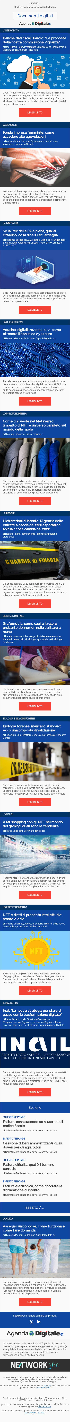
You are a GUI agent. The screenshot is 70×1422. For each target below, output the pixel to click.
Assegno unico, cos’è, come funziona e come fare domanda (34, 1228)
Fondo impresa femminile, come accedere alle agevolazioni (28, 134)
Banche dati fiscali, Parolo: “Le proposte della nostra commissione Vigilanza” (34, 40)
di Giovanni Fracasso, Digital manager (23, 434)
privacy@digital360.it (35, 1413)
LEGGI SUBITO (35, 112)
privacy (47, 1386)
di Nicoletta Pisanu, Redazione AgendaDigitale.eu (29, 338)
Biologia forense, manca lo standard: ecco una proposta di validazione (32, 728)
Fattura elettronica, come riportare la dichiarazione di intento (32, 1188)
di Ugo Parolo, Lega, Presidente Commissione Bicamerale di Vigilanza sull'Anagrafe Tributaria (34, 48)
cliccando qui (44, 1406)
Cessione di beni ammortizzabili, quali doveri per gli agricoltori (32, 1145)
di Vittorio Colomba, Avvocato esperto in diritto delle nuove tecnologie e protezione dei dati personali (34, 925)
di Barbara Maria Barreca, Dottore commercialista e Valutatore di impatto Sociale (30, 142)
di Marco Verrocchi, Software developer (24, 830)
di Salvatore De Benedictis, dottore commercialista (30, 1130)
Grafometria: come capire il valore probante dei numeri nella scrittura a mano (32, 628)
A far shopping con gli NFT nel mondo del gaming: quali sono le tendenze (33, 824)
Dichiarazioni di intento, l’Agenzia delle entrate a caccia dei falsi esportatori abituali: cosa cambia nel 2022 (33, 525)
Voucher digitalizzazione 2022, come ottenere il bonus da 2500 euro (32, 332)
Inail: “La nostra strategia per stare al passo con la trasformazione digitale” (32, 1013)
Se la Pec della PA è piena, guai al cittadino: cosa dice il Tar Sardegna (30, 233)
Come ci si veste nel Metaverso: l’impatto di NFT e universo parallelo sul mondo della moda (34, 425)
